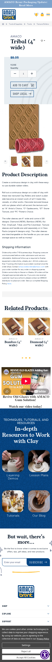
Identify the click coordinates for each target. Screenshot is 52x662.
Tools (29, 24)
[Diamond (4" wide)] (39, 326)
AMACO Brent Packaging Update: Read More (26, 4)
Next (46, 161)
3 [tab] (29, 358)
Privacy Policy (43, 638)
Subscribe (36, 562)
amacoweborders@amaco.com (32, 267)
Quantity (14, 68)
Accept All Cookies (26, 657)
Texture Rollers (43, 24)
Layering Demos (13, 476)
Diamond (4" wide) (39, 344)
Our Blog (38, 515)
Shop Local (20, 93)
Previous (5, 161)
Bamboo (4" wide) (13, 344)
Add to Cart (21, 85)
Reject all (26, 651)
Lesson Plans (39, 475)
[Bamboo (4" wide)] (13, 326)
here (9, 284)
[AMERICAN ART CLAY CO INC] (9, 14)
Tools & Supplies (15, 24)
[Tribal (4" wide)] (14, 161)
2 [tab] (26, 358)
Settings (26, 645)
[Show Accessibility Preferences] (44, 654)
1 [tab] (22, 358)
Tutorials (13, 515)
